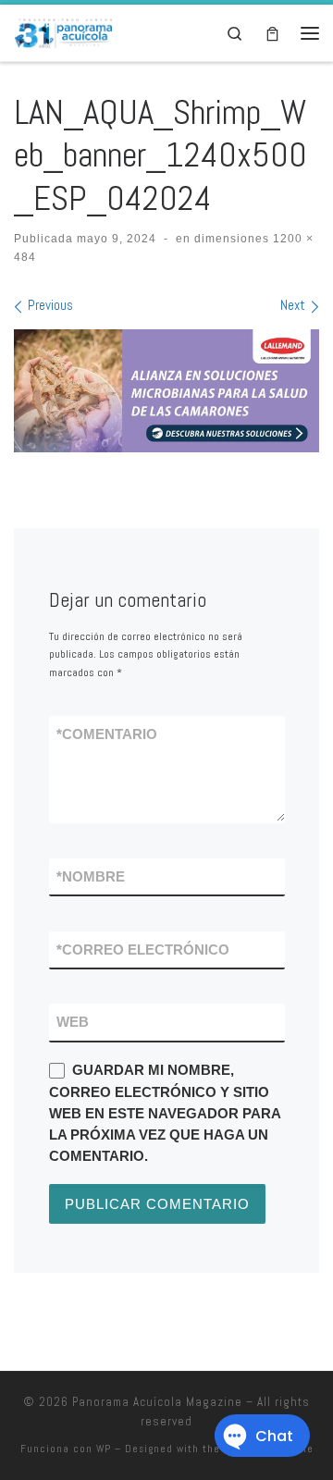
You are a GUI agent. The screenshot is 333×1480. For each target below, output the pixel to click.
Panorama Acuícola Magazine (157, 1402)
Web (72, 1022)
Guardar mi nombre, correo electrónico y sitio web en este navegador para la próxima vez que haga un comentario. (164, 1113)
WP (103, 1448)
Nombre (90, 876)
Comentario (106, 734)
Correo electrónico (142, 949)
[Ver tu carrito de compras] (272, 33)
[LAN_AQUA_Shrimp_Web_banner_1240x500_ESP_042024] (166, 390)
